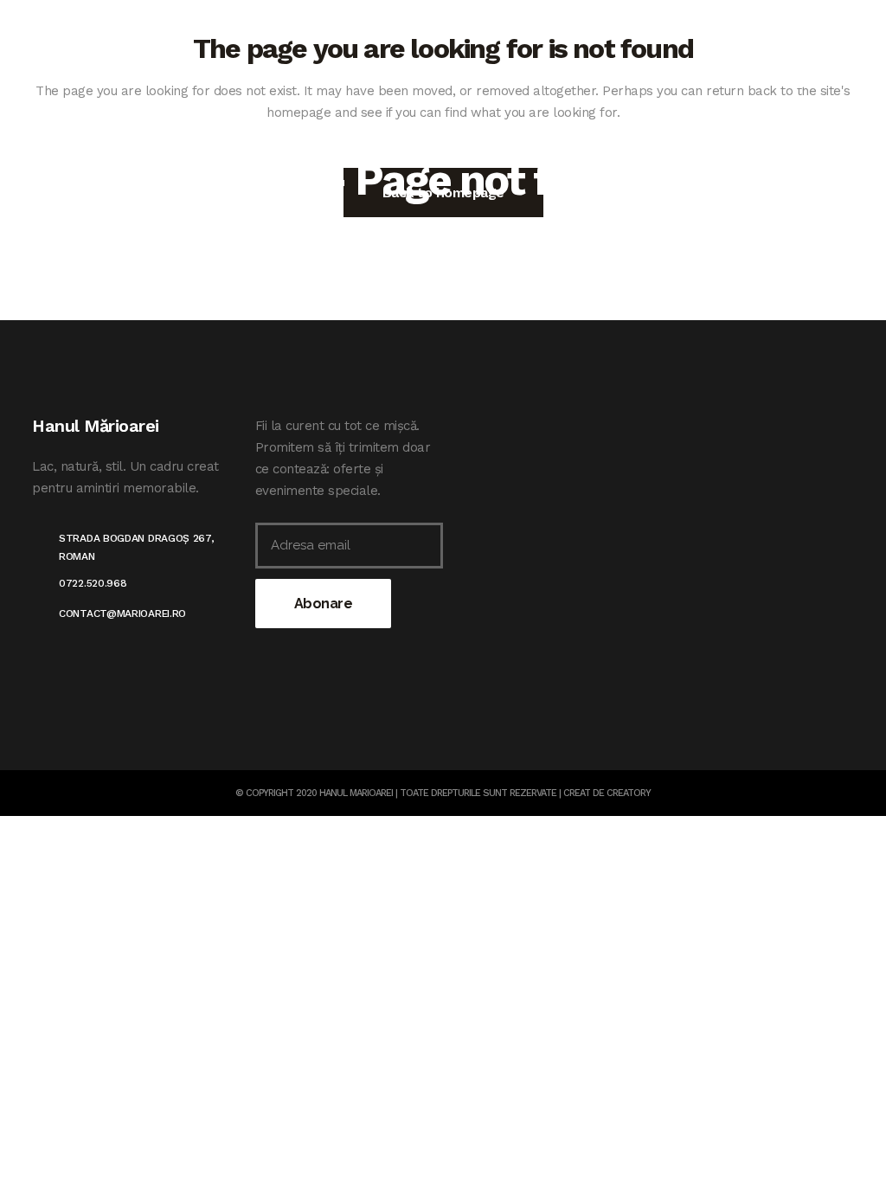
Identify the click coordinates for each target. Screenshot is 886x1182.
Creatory (629, 793)
